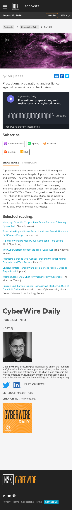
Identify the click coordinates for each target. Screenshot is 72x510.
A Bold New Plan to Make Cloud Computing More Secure (33, 240)
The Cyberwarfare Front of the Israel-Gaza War (28, 250)
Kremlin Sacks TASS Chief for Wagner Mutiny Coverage (32, 277)
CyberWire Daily (31, 311)
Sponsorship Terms (31, 502)
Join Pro (51, 16)
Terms (16, 502)
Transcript (29, 162)
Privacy (7, 502)
